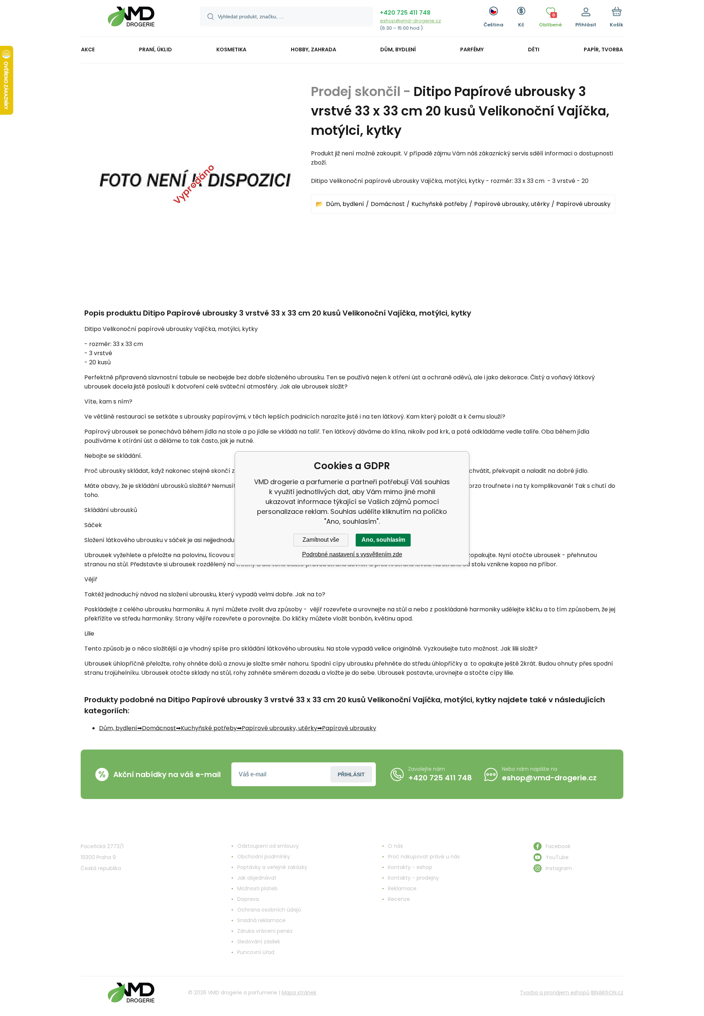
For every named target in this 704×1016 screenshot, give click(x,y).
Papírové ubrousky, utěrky (512, 204)
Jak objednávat (256, 877)
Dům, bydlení (345, 204)
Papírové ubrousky (583, 204)
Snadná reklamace (261, 920)
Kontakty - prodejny (413, 877)
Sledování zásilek (258, 941)
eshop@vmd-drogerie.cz (410, 20)
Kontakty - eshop (410, 867)
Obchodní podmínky (263, 856)
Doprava (248, 899)
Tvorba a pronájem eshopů (555, 992)
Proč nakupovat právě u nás (424, 856)
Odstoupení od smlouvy (268, 846)
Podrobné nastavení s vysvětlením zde (352, 554)
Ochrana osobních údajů (269, 909)
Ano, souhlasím (383, 540)
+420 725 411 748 (405, 12)
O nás (395, 846)
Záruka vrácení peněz (265, 931)
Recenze (399, 899)
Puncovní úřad (255, 952)
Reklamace (402, 888)
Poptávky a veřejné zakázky (272, 867)
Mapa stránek (299, 992)
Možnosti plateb (257, 888)
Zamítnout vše (320, 540)
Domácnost (388, 204)
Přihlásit (351, 774)
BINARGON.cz (607, 992)
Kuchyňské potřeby (439, 204)
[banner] (131, 19)
